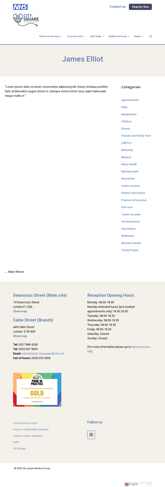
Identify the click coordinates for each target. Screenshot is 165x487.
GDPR (16, 442)
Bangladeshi (128, 114)
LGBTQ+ (126, 142)
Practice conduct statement (28, 436)
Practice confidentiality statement (31, 429)
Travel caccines (131, 214)
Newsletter (128, 178)
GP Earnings (19, 448)
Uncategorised (130, 221)
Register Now (140, 6)
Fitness (125, 128)
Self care (127, 207)
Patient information (133, 192)
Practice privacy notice (25, 423)
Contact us (118, 7)
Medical (126, 157)
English (133, 484)
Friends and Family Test (136, 135)
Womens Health (131, 243)
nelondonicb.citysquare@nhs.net (43, 353)
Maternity (127, 150)
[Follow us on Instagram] (91, 435)
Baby (124, 107)
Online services (130, 185)
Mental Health (129, 171)
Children (126, 121)
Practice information (134, 200)
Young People (129, 250)
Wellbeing (127, 235)
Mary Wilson (14, 271)
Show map (20, 311)
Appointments (130, 100)
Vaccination (128, 228)
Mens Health (129, 164)
